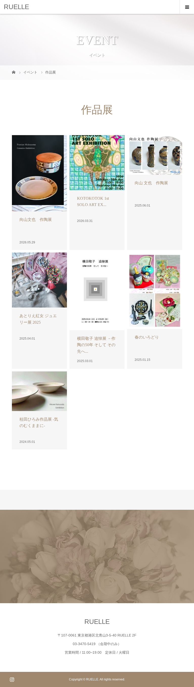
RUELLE (16, 7)
